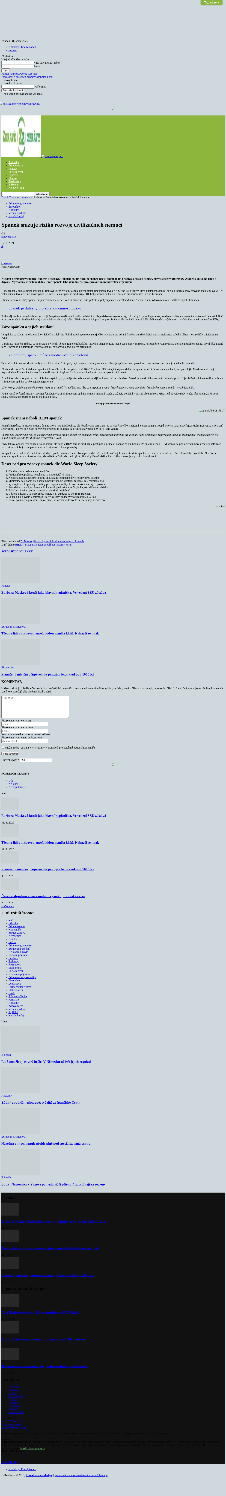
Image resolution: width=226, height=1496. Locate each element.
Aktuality (13, 162)
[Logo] (21, 156)
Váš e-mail (40, 86)
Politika (12, 168)
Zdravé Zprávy (16, 932)
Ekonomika (7, 667)
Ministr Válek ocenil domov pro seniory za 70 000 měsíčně (43, 1339)
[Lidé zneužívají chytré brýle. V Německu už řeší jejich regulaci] (20, 1051)
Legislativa (14, 983)
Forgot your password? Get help (19, 73)
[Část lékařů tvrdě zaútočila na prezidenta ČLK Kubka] (10, 1305)
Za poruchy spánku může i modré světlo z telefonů (48, 355)
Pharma (12, 178)
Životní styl (14, 206)
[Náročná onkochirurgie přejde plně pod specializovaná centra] (20, 1133)
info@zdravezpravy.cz (13, 1427)
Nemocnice (14, 935)
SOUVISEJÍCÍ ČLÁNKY (17, 551)
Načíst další (7, 906)
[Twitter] (46, 251)
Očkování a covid (18, 951)
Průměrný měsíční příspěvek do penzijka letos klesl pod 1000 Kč (47, 674)
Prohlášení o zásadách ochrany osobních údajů (27, 76)
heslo (37, 66)
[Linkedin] (84, 251)
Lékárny (13, 958)
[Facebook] (33, 251)
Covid (11, 993)
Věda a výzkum (17, 212)
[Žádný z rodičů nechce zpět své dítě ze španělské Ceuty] (20, 1092)
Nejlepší (13, 783)
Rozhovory (14, 181)
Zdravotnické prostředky (22, 977)
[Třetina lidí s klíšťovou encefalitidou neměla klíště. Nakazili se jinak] (20, 623)
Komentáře (14, 929)
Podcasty (13, 961)
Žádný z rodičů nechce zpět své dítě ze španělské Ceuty (40, 1102)
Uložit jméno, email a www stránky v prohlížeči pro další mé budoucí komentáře (50, 747)
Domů (4, 197)
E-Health (13, 184)
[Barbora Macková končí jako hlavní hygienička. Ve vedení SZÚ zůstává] (20, 582)
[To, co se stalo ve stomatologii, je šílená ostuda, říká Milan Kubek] (10, 1359)
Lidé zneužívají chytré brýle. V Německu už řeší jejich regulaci (46, 1061)
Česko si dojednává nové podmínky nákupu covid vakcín (43, 896)
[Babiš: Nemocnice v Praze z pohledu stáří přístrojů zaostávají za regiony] (20, 1174)
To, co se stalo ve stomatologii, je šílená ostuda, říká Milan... (44, 1366)
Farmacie (13, 999)
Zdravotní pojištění (18, 948)
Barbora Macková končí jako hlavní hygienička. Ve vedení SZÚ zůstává (53, 592)
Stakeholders (15, 989)
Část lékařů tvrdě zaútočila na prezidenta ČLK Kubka (41, 1312)
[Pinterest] (58, 251)
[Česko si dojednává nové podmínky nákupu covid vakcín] (10, 889)
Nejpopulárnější (17, 786)
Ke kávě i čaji (16, 187)
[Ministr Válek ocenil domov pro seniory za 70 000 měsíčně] (10, 1332)
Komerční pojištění (19, 974)
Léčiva (12, 942)
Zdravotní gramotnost (21, 197)
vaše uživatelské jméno (47, 62)
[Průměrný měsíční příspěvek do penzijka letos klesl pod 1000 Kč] (20, 664)
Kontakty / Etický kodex (22, 46)
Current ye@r (10, 759)
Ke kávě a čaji (16, 216)
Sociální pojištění (18, 954)
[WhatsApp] (71, 251)
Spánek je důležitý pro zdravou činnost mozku (44, 308)
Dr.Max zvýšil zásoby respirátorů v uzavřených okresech (52, 541)
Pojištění (13, 174)
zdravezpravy (8, 236)
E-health (13, 923)
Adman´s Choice (17, 996)
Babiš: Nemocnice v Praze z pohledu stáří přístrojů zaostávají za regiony (53, 1184)
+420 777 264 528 (11, 1421)
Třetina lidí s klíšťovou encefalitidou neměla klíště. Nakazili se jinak (50, 633)
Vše (10, 780)
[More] (97, 251)
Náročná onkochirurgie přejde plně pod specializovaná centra (46, 1143)
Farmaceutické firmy (19, 986)
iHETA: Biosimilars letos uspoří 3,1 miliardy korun (43, 544)
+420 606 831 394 (11, 1424)
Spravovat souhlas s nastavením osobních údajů (81, 1475)
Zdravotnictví (15, 165)
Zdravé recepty (16, 926)
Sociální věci (15, 171)
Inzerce (12, 50)
